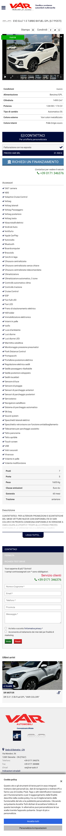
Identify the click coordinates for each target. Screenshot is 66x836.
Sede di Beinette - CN (15, 749)
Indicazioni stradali (11, 771)
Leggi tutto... (33, 535)
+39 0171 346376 (51, 173)
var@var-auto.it (30, 767)
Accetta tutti (33, 821)
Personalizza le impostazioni (33, 828)
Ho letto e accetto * (25, 628)
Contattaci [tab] (11, 549)
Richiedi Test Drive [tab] (15, 561)
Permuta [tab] (9, 555)
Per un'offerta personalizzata (33, 137)
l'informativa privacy (32, 628)
